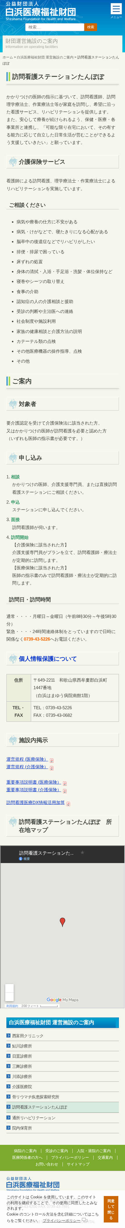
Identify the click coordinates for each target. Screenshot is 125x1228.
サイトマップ (78, 1164)
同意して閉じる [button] (111, 1209)
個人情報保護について (48, 658)
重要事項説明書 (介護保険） (33, 789)
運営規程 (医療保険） (27, 759)
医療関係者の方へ (27, 1157)
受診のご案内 (56, 1151)
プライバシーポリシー (70, 1157)
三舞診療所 (22, 1066)
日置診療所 (22, 1056)
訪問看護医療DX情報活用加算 (35, 802)
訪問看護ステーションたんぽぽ (39, 1107)
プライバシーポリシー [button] (62, 1220)
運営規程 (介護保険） (27, 766)
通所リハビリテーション (34, 1117)
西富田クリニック (28, 1035)
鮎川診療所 (22, 1046)
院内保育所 (22, 1128)
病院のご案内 (25, 1151)
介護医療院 (22, 1086)
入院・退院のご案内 (94, 1151)
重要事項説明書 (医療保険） (33, 782)
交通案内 (105, 1157)
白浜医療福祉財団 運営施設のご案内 (51, 1022)
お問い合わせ (46, 1164)
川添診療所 (22, 1076)
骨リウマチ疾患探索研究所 (35, 1097)
